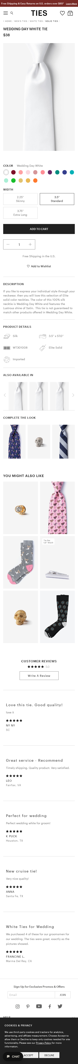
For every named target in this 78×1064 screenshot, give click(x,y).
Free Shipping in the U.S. (39, 256)
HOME (8, 21)
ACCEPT (28, 1055)
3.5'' (57, 198)
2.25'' (20, 198)
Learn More (71, 3)
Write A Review (39, 675)
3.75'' (20, 212)
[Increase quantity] (30, 244)
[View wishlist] (62, 12)
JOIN (63, 994)
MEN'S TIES (20, 21)
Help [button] (6, 1017)
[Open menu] (5, 12)
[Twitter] (60, 1007)
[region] (39, 97)
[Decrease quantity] (8, 244)
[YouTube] (39, 1007)
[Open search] (11, 12)
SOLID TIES (51, 21)
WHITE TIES (36, 21)
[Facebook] (50, 1007)
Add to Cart (39, 229)
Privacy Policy (43, 1042)
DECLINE (49, 1055)
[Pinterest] (28, 1007)
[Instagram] (18, 1007)
